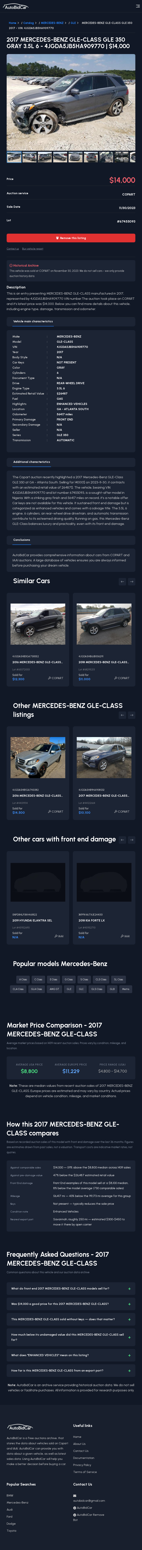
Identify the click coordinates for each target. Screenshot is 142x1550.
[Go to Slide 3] (44, 157)
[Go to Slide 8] (121, 157)
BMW (10, 1495)
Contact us (13, 248)
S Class (84, 979)
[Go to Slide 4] (60, 157)
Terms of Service (85, 1472)
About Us (79, 1444)
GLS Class (97, 989)
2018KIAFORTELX (92, 920)
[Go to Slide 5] (75, 157)
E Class (53, 979)
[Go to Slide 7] (106, 157)
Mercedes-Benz (17, 1502)
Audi (10, 1509)
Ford (9, 1516)
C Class (38, 979)
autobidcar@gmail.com (89, 1500)
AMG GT (54, 989)
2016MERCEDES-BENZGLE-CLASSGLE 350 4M (45, 662)
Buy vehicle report (32, 248)
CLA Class (18, 989)
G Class (69, 979)
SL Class (118, 979)
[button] (71, 102)
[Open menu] (138, 6)
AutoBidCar (84, 1507)
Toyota (11, 1530)
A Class (23, 979)
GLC (81, 989)
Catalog (28, 23)
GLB (112, 989)
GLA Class (36, 989)
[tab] (33, 322)
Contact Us (80, 1451)
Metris (125, 989)
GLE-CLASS (65, 341)
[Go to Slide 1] (14, 157)
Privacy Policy (82, 1465)
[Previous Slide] (12, 102)
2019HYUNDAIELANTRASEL (32, 920)
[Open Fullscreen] (130, 146)
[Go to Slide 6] (90, 157)
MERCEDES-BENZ (52, 23)
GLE (73, 23)
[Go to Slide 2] (29, 157)
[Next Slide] (130, 102)
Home (12, 23)
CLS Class (101, 979)
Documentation (83, 1458)
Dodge (11, 1523)
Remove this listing (71, 238)
